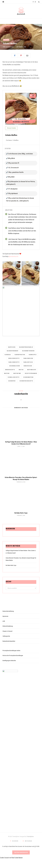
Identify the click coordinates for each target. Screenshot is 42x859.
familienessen (28, 358)
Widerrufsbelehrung (8, 626)
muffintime (17, 373)
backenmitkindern (28, 351)
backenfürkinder (12, 351)
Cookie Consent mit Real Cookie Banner (11, 857)
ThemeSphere (30, 836)
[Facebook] (15, 55)
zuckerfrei (12, 381)
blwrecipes (32, 354)
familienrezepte (14, 362)
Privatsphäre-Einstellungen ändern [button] (11, 650)
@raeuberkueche (13, 256)
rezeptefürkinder (31, 373)
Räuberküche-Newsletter (9, 641)
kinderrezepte (10, 369)
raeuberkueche (10, 46)
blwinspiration (20, 354)
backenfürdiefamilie (26, 347)
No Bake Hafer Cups (21, 513)
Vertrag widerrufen (21, 852)
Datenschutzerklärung (8, 611)
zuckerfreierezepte (26, 381)
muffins (7, 373)
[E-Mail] (27, 55)
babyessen (11, 347)
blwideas (8, 354)
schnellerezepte (13, 377)
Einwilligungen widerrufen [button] (9, 660)
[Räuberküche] (21, 11)
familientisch (28, 362)
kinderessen (28, 366)
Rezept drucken (11, 128)
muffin (21, 369)
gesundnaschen (14, 366)
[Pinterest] (21, 55)
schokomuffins (28, 377)
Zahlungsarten (6, 636)
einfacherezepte (14, 358)
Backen (6, 39)
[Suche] (38, 2)
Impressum (5, 616)
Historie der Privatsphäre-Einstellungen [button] (13, 655)
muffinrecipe (31, 369)
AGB (4, 621)
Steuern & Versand (7, 631)
